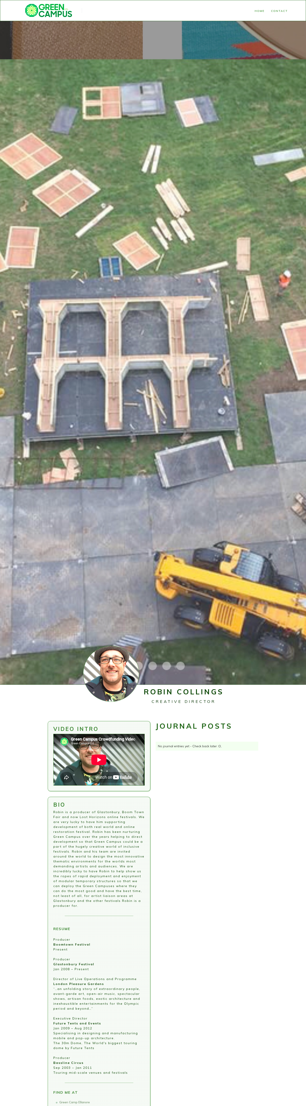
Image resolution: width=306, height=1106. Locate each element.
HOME (260, 11)
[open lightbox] (111, 708)
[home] (49, 10)
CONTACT (279, 11)
